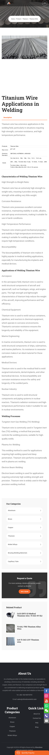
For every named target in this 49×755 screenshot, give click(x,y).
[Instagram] (46, 695)
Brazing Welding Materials (17, 553)
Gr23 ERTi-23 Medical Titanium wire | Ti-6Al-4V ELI (29, 614)
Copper (10, 527)
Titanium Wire (33, 19)
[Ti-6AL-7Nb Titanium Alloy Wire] (10, 628)
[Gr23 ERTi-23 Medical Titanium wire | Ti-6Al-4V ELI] (10, 615)
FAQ (36, 723)
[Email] (46, 720)
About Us (37, 714)
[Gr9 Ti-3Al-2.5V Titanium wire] (10, 641)
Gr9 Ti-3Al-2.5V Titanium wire (28, 641)
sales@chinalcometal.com (26, 699)
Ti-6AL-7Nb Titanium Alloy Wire (29, 627)
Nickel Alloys (12, 544)
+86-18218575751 (25, 695)
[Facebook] (46, 690)
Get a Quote (24, 591)
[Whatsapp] (46, 705)
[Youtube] (46, 700)
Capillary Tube (13, 561)
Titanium (25, 19)
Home (13, 19)
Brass (10, 519)
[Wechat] (46, 710)
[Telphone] (46, 715)
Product (18, 19)
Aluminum (11, 510)
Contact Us (37, 718)
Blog (36, 727)
